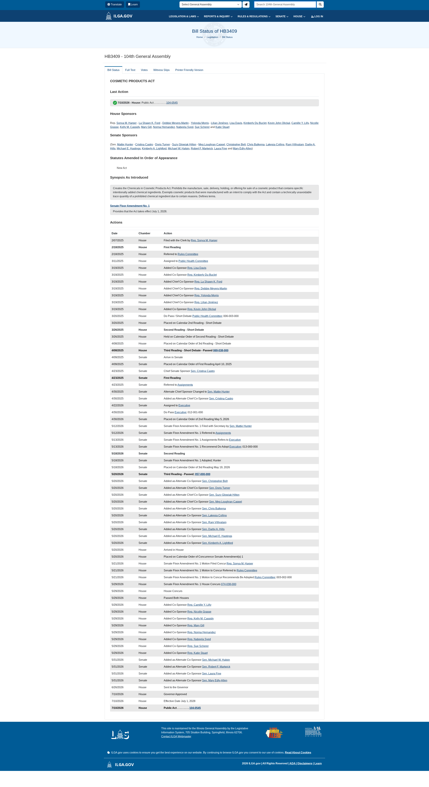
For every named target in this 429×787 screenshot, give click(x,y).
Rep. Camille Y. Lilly (199, 604)
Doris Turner (162, 144)
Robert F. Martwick (202, 148)
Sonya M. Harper (126, 123)
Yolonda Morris (200, 123)
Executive (184, 405)
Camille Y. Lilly (300, 123)
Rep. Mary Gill (195, 625)
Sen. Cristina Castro (203, 371)
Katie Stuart (222, 127)
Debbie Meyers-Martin (175, 123)
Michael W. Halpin (179, 148)
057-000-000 (202, 474)
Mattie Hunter (125, 144)
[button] (181, 16)
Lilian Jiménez (219, 123)
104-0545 (172, 102)
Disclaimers (304, 763)
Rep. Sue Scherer (198, 646)
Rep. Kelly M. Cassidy (200, 618)
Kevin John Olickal (279, 123)
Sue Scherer (202, 127)
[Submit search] (320, 4)
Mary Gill (146, 127)
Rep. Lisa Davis (196, 267)
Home (199, 37)
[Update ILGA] (246, 4)
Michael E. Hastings (129, 148)
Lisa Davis (236, 123)
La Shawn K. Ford (149, 123)
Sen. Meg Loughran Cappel (225, 501)
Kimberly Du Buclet (254, 123)
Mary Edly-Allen (242, 148)
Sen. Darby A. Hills (213, 529)
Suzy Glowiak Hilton (184, 144)
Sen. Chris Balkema (214, 508)
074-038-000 (228, 584)
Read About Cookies (298, 752)
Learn (318, 763)
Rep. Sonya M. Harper (204, 240)
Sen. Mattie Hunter (218, 391)
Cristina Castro (144, 144)
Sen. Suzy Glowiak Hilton (224, 494)
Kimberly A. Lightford (154, 148)
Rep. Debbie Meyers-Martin (210, 288)
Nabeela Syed (184, 127)
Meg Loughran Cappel (211, 144)
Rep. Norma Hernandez (201, 632)
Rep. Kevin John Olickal (201, 309)
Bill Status (113, 70)
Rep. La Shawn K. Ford (208, 281)
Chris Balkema (256, 144)
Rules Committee (188, 254)
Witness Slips (161, 70)
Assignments (185, 384)
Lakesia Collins (275, 144)
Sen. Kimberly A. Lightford (217, 542)
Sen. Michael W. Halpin (216, 659)
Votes (144, 70)
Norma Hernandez (164, 127)
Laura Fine (220, 148)
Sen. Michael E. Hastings (217, 536)
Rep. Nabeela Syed (199, 639)
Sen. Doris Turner (219, 487)
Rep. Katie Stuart (197, 653)
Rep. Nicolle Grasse (199, 611)
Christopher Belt (236, 144)
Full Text (130, 70)
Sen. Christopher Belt (215, 481)
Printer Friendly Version (189, 70)
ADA (293, 763)
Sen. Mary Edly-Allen (214, 680)
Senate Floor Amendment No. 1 (130, 205)
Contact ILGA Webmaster (176, 736)
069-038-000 (220, 350)
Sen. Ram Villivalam (214, 522)
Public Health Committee (193, 261)
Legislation (212, 37)
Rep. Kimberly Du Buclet (202, 274)
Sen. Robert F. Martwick (216, 666)
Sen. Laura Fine (211, 673)
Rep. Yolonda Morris (206, 295)
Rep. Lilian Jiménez (206, 302)
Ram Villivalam (295, 144)
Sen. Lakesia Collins (214, 515)
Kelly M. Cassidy (130, 127)
